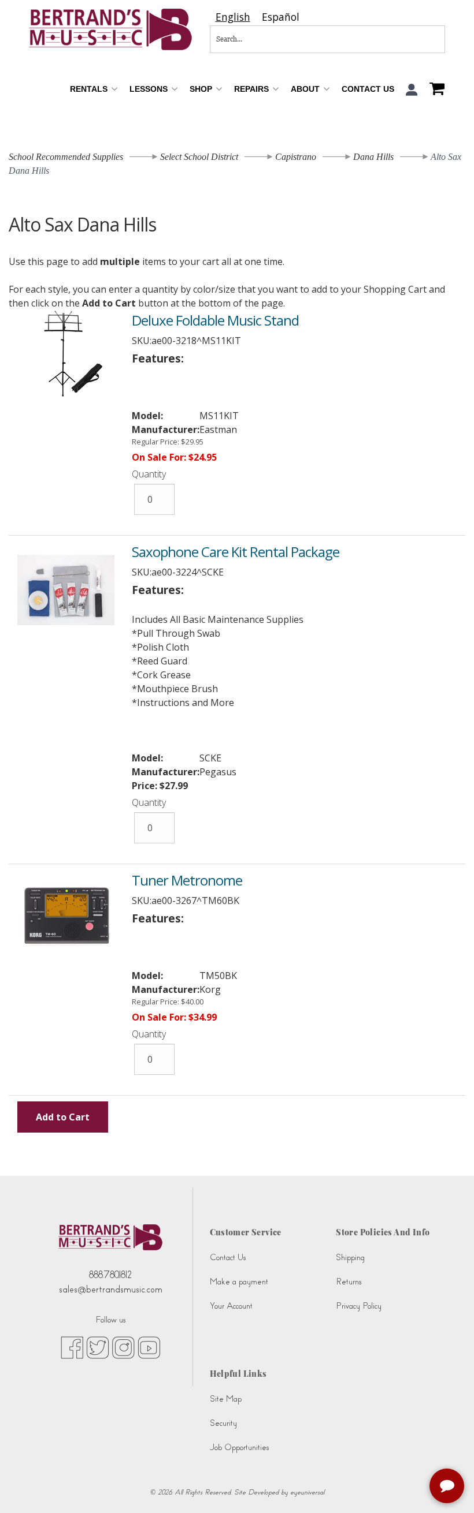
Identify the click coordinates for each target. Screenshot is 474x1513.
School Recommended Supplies (66, 157)
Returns (348, 1282)
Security (223, 1423)
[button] (412, 90)
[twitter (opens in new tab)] (97, 1347)
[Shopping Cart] (434, 90)
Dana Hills (373, 157)
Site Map (226, 1399)
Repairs (252, 89)
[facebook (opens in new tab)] (72, 1347)
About (306, 89)
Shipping (350, 1257)
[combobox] (233, 17)
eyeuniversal (307, 1492)
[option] (280, 17)
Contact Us (368, 89)
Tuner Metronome (187, 880)
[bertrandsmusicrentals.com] (110, 29)
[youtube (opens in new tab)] (149, 1347)
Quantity (149, 474)
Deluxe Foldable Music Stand (215, 320)
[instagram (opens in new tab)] (123, 1347)
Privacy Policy (359, 1306)
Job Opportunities (239, 1447)
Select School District (199, 157)
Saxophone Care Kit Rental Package (235, 551)
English (233, 17)
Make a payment (239, 1282)
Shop (202, 89)
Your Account (231, 1306)
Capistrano (295, 157)
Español (280, 17)
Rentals (90, 89)
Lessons (149, 89)
